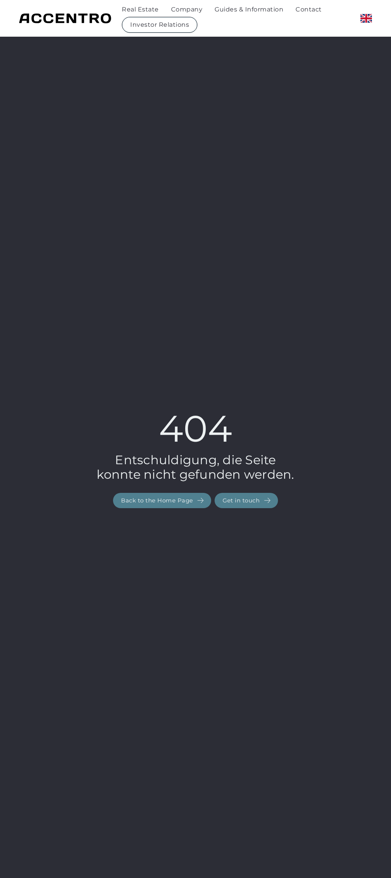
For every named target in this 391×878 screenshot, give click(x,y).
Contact (309, 9)
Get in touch (242, 500)
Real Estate (140, 9)
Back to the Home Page (158, 500)
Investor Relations (159, 24)
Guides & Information (249, 9)
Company (187, 9)
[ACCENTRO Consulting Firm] (65, 18)
